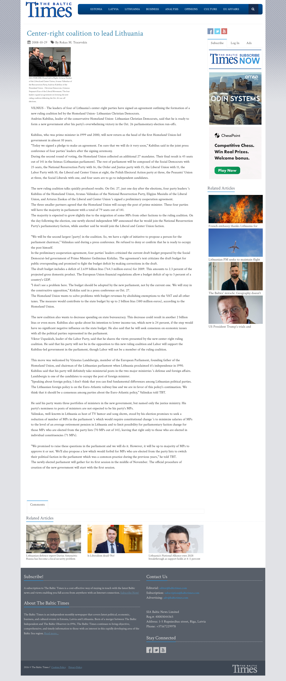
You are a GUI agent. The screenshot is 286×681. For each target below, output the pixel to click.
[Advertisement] (115, 485)
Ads (249, 43)
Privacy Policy (75, 667)
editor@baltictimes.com (173, 588)
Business (152, 9)
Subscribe (217, 43)
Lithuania (132, 9)
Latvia (113, 9)
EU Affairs (231, 9)
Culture (210, 9)
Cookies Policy (58, 667)
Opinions (191, 9)
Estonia (96, 9)
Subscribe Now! (129, 593)
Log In (235, 43)
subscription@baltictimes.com (182, 593)
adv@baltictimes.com (176, 598)
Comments (37, 504)
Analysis (171, 9)
